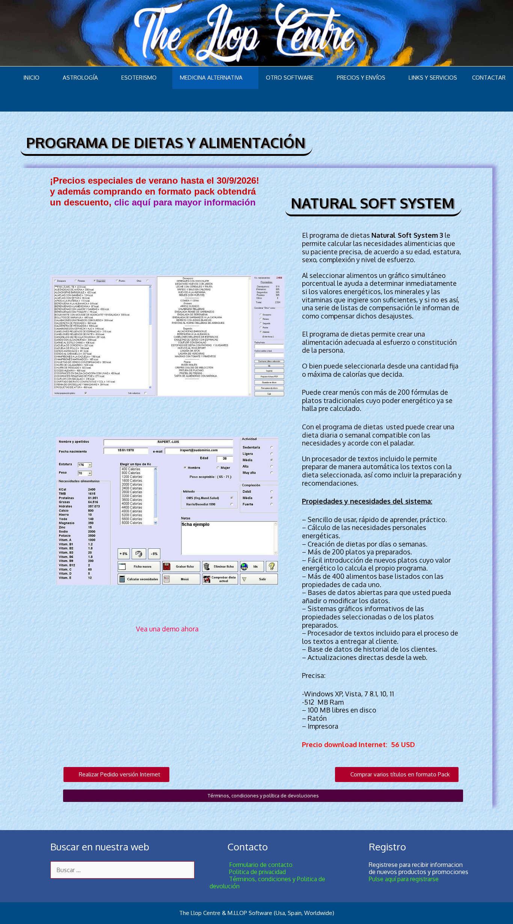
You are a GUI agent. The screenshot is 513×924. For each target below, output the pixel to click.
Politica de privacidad (248, 872)
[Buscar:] (122, 870)
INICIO (31, 77)
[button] (116, 774)
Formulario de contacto (251, 864)
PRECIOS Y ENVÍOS (361, 77)
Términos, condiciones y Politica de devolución (267, 882)
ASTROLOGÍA (80, 77)
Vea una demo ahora (167, 629)
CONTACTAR (488, 77)
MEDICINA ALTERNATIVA (211, 77)
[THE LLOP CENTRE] (256, 32)
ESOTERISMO (139, 77)
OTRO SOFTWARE (290, 77)
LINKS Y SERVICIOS (433, 77)
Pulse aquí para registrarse (404, 879)
